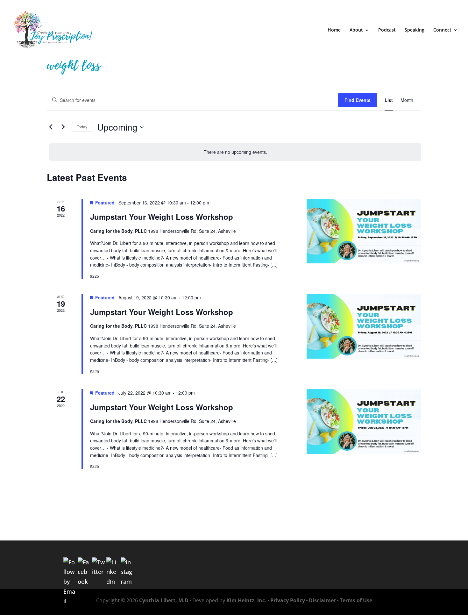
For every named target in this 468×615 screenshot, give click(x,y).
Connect (442, 30)
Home (334, 30)
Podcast (387, 30)
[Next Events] (63, 127)
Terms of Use (356, 600)
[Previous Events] (50, 127)
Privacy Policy (287, 600)
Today (82, 126)
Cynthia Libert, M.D (163, 600)
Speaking (414, 30)
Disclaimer (322, 600)
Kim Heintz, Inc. (246, 600)
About (356, 30)
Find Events (357, 100)
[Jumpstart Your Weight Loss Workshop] (364, 231)
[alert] (235, 152)
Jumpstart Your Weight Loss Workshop (161, 216)
